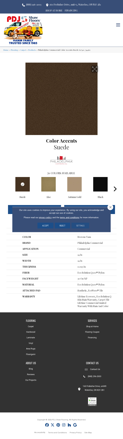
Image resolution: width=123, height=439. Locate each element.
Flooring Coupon (92, 332)
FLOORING (31, 321)
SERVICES (92, 321)
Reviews (31, 374)
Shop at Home (92, 326)
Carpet (23, 50)
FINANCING (71, 10)
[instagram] (64, 425)
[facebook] (47, 425)
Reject (62, 225)
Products (32, 50)
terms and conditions (69, 217)
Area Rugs (30, 349)
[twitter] (52, 425)
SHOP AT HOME (54, 10)
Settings (80, 225)
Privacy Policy (76, 433)
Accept (45, 225)
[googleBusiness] (75, 425)
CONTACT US (92, 363)
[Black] (100, 184)
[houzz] (69, 425)
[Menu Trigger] (118, 24)
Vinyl (31, 343)
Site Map (88, 433)
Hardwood (30, 332)
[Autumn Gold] (74, 184)
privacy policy (45, 217)
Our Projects (30, 380)
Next (115, 184)
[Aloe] (49, 184)
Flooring (14, 50)
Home (6, 50)
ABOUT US (31, 363)
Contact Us (95, 369)
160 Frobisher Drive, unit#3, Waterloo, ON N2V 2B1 (75, 4)
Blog (31, 369)
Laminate (31, 337)
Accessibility (39, 432)
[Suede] (23, 184)
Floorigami (30, 354)
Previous (8, 184)
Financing (92, 337)
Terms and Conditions (57, 433)
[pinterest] (58, 425)
